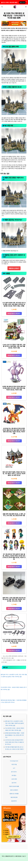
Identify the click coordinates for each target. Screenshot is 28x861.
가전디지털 (14, 764)
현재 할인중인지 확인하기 (14, 313)
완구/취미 (14, 782)
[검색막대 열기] (2, 7)
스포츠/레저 (14, 779)
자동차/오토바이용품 (14, 786)
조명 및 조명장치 (14, 790)
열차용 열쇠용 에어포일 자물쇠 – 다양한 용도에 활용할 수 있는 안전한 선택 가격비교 (14, 735)
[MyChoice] (14, 7)
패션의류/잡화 (14, 797)
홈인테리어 (14, 801)
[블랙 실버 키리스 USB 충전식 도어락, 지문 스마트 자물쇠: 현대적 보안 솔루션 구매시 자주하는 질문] (14, 671)
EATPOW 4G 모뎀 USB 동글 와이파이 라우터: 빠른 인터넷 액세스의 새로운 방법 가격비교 (14, 742)
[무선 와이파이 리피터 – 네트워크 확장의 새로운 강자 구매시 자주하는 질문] (14, 684)
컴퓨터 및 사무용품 (14, 793)
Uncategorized (14, 761)
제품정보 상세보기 (14, 268)
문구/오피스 (14, 771)
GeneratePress (21, 858)
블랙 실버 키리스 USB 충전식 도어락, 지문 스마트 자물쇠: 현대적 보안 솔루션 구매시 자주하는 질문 (14, 723)
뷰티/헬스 (14, 775)
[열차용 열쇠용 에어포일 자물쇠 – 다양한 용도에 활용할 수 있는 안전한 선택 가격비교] (14, 697)
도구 (14, 768)
